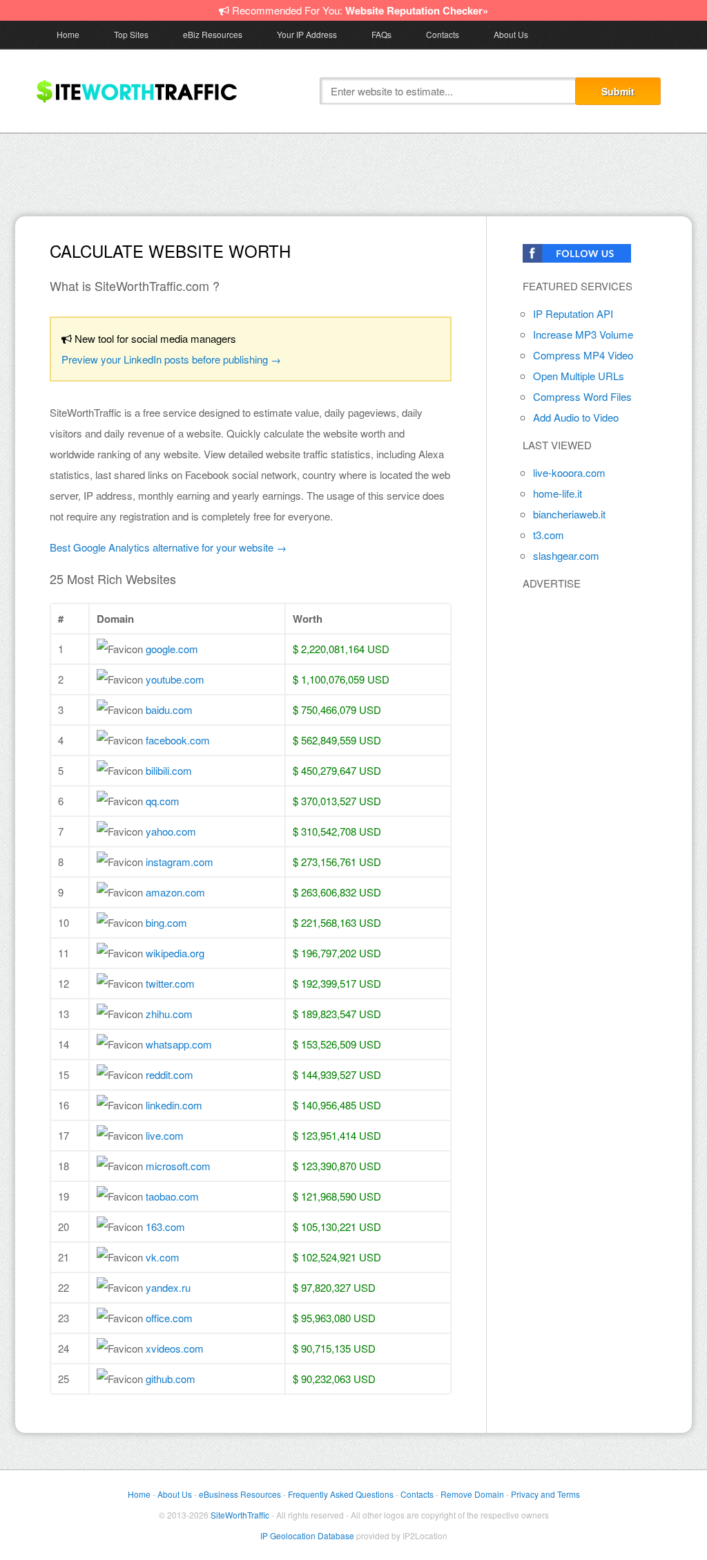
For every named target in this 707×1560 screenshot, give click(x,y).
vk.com (163, 1257)
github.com (170, 1378)
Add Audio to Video (576, 417)
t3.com (548, 534)
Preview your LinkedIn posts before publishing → (171, 359)
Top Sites (131, 34)
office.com (169, 1317)
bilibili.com (169, 770)
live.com (165, 1135)
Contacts (442, 34)
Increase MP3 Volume (583, 334)
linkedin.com (174, 1105)
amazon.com (175, 892)
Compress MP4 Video (583, 355)
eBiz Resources (212, 34)
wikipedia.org (175, 953)
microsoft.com (178, 1165)
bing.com (166, 922)
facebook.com (178, 740)
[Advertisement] (353, 171)
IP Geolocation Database (307, 1535)
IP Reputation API (573, 313)
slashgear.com (566, 555)
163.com (165, 1226)
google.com (172, 648)
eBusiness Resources (240, 1494)
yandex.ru (168, 1287)
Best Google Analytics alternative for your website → (168, 547)
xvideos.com (175, 1348)
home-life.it (557, 493)
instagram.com (179, 861)
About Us (511, 34)
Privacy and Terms (545, 1494)
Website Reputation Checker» (416, 10)
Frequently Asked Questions (341, 1494)
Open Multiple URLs (578, 375)
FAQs (381, 34)
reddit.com (169, 1074)
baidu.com (169, 709)
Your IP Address (307, 34)
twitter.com (170, 983)
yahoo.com (171, 831)
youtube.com (175, 679)
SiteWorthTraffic (240, 1515)
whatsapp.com (179, 1044)
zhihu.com (169, 1013)
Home (68, 34)
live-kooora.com (569, 472)
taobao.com (172, 1196)
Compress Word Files (582, 396)
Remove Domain (472, 1494)
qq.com (163, 800)
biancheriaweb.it (569, 514)
